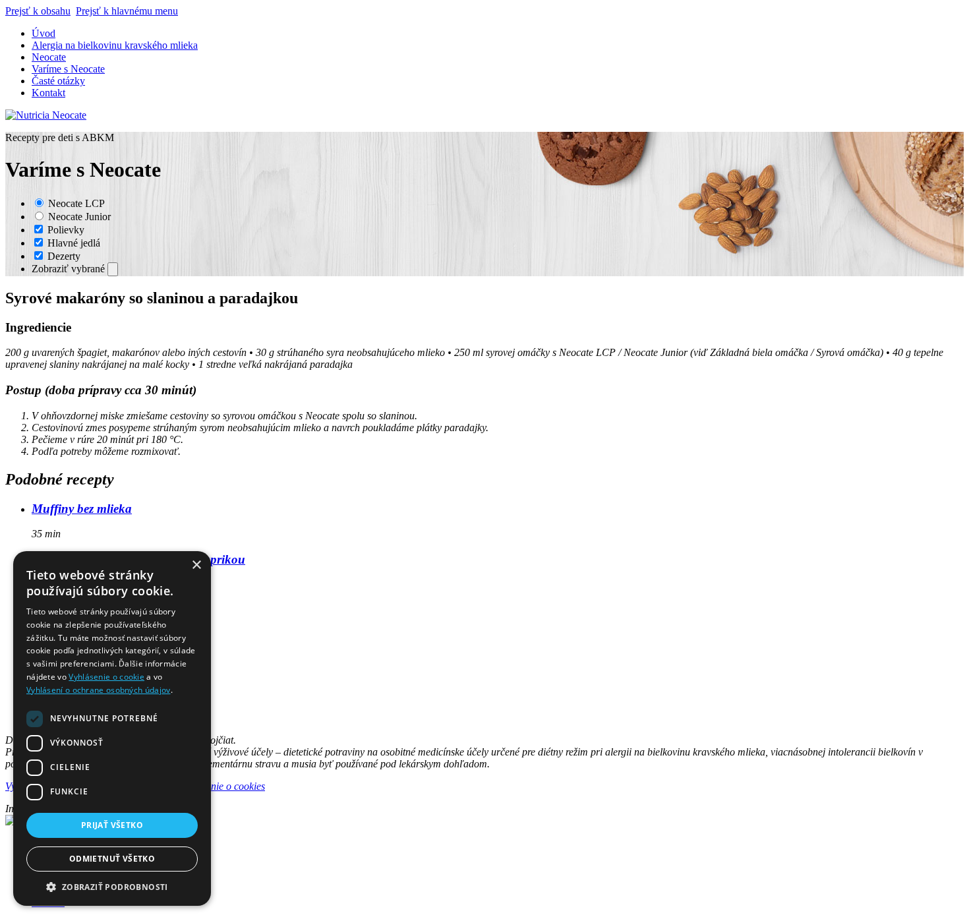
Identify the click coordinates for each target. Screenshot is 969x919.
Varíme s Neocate (68, 68)
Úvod (43, 33)
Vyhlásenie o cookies (222, 786)
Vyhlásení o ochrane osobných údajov (98, 690)
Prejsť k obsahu (38, 10)
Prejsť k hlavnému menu (127, 10)
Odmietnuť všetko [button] (112, 858)
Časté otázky (58, 80)
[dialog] (112, 728)
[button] (112, 886)
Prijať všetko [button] (112, 825)
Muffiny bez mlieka (82, 509)
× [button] (196, 565)
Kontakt (48, 92)
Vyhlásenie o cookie (106, 676)
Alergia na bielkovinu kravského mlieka (115, 45)
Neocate (49, 57)
